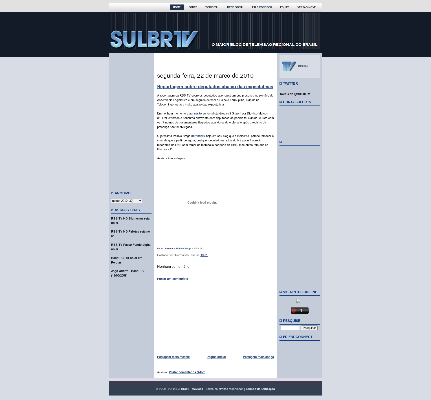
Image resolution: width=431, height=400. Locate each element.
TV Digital (212, 7)
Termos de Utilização (260, 389)
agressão (195, 113)
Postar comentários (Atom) (187, 372)
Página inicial (216, 357)
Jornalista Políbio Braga (178, 248)
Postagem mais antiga (258, 357)
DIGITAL (303, 66)
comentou (198, 136)
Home (176, 7)
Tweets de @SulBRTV (294, 94)
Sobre (193, 7)
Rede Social (235, 7)
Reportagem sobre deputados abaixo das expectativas (215, 86)
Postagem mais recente (173, 357)
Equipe (284, 7)
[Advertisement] (131, 120)
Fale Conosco (262, 7)
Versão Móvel (307, 7)
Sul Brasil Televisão (189, 389)
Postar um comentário (172, 279)
